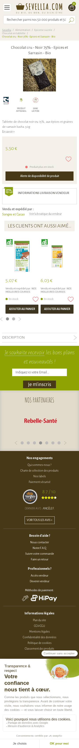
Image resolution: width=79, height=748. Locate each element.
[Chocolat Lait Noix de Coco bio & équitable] (21, 256)
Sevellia (6, 30)
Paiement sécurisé (39, 482)
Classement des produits (39, 648)
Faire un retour (39, 559)
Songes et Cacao (13, 214)
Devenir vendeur (39, 581)
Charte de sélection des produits (39, 470)
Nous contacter (39, 542)
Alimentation (22, 30)
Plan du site (39, 620)
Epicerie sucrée (43, 30)
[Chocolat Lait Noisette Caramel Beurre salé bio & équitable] (57, 256)
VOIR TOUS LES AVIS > (39, 520)
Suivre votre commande (39, 553)
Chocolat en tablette (13, 33)
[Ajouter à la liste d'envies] (68, 159)
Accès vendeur (39, 575)
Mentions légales (39, 631)
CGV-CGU (39, 625)
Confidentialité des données (39, 637)
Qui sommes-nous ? (39, 465)
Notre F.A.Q (39, 548)
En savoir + (8, 131)
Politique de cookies (40, 643)
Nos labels (39, 476)
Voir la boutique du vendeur (45, 213)
